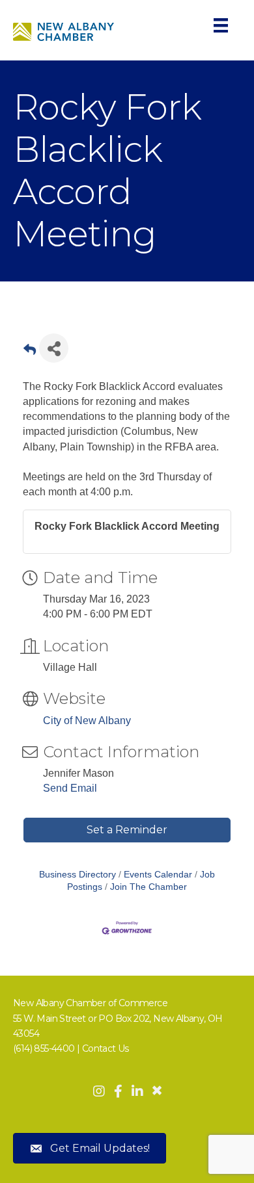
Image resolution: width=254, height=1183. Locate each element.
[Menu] (221, 25)
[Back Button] (29, 352)
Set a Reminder (127, 830)
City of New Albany (87, 720)
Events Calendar (158, 874)
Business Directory (77, 874)
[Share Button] (53, 348)
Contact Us (105, 1048)
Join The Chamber (148, 887)
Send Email (70, 788)
